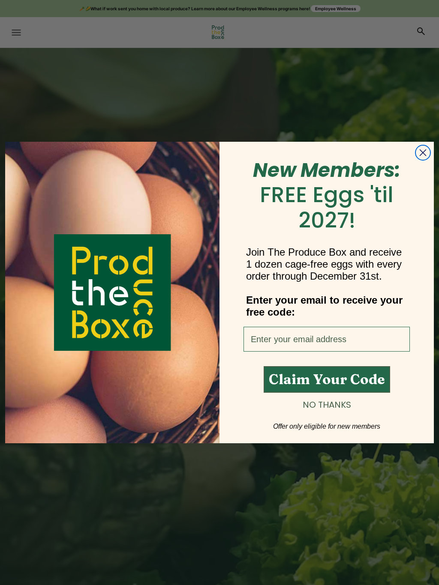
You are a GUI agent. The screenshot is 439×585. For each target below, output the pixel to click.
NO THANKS (327, 405)
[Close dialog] (422, 152)
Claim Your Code (327, 379)
